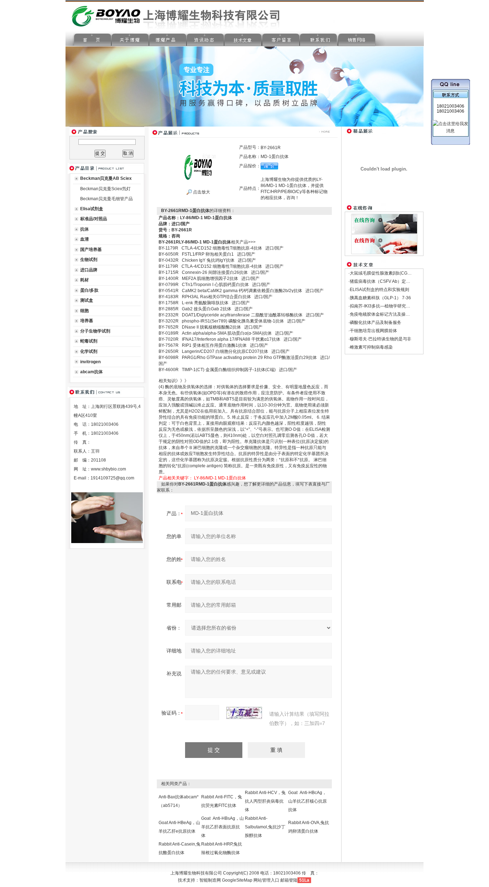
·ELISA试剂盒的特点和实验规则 (378, 289)
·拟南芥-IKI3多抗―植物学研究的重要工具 (387, 306)
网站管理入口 (266, 880)
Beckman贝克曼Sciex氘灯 (105, 188)
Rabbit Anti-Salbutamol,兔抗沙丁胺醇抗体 (265, 827)
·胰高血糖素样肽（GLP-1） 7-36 (379, 297)
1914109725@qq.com (112, 478)
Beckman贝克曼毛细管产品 (106, 198)
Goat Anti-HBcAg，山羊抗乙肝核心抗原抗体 (307, 801)
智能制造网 (210, 880)
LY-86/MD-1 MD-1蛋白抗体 (220, 478)
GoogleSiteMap (237, 880)
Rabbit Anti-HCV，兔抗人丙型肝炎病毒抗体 (265, 801)
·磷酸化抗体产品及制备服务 (374, 322)
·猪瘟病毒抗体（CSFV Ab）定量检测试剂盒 (390, 281)
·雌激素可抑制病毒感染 (370, 347)
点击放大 (201, 191)
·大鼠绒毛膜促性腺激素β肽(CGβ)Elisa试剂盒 (391, 273)
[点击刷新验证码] (244, 713)
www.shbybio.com (108, 469)
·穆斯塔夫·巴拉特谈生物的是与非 (379, 338)
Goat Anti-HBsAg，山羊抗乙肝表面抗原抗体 (222, 827)
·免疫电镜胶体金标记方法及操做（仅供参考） (392, 314)
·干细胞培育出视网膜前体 (372, 330)
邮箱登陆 (288, 880)
